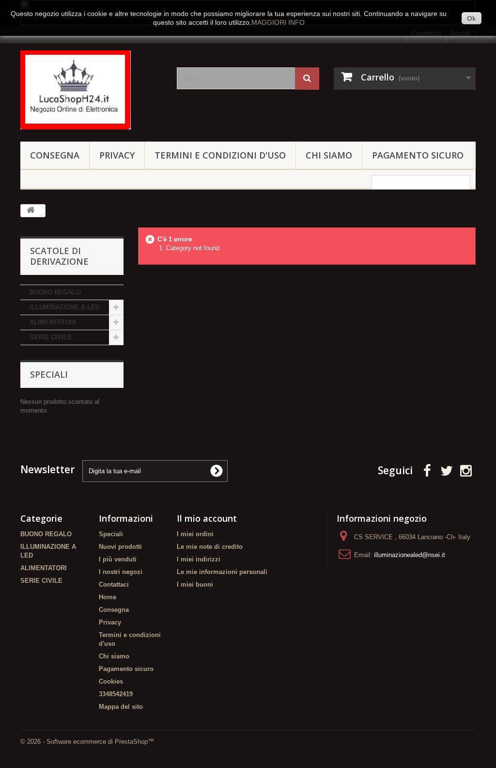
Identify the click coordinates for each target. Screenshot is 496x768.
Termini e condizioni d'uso (220, 155)
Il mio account (207, 518)
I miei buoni (195, 584)
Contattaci (114, 584)
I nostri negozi (120, 572)
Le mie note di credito (210, 546)
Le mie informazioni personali (222, 572)
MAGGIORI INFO (278, 22)
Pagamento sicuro (418, 155)
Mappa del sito (121, 706)
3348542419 (116, 694)
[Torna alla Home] (30, 211)
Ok (471, 18)
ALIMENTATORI (53, 322)
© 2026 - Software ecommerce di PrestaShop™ (87, 741)
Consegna (54, 155)
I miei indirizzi (198, 559)
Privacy (117, 155)
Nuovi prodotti (120, 546)
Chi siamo (329, 155)
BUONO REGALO (55, 292)
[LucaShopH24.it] (91, 89)
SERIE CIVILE (51, 337)
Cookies (111, 681)
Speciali (49, 374)
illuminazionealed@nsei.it (409, 555)
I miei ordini (195, 534)
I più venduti (118, 559)
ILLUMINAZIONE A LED (65, 307)
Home (107, 597)
